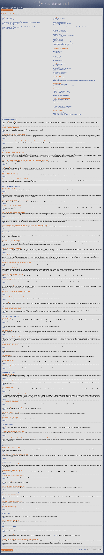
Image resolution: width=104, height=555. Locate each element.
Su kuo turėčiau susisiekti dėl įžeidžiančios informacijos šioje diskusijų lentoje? (67, 114)
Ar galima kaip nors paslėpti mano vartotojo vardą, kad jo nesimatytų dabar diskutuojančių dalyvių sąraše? (21, 22)
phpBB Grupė (32, 530)
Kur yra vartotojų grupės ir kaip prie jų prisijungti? (62, 68)
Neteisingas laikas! (56, 19)
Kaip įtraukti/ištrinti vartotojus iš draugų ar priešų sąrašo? (63, 85)
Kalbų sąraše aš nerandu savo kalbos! (60, 22)
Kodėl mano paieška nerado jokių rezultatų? (61, 91)
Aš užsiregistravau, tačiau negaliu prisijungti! (10, 24)
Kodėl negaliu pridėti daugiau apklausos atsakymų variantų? (64, 35)
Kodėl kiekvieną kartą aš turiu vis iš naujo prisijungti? (12, 21)
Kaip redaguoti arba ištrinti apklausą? (59, 36)
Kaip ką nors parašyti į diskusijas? (59, 30)
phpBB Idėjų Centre (54, 535)
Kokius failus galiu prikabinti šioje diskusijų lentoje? (62, 106)
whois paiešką (71, 540)
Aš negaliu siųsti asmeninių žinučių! (59, 77)
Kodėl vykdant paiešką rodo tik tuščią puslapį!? (61, 92)
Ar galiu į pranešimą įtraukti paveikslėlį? (60, 53)
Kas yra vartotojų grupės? (57, 67)
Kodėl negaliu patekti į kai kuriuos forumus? (61, 38)
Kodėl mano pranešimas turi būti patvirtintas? (61, 44)
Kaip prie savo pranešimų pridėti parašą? (60, 32)
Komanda (72, 549)
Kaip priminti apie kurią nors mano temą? (60, 45)
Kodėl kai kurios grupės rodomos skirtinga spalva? (62, 70)
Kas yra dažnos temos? (57, 57)
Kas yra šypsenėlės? (56, 52)
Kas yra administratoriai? (57, 64)
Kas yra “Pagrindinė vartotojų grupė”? (60, 72)
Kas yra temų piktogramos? (58, 60)
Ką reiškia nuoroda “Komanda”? (59, 73)
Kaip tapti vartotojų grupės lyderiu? (59, 69)
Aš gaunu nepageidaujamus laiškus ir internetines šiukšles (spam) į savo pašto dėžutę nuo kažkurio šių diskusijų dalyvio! (75, 80)
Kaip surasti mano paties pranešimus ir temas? (61, 95)
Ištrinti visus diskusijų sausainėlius (81, 549)
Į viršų (4, 125)
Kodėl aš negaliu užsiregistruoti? (8, 28)
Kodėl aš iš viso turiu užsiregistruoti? (9, 19)
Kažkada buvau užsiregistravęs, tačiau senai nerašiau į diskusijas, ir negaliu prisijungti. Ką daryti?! (20, 26)
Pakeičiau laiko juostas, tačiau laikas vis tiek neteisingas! (63, 21)
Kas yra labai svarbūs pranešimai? (59, 55)
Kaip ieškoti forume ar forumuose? (59, 90)
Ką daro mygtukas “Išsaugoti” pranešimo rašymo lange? (63, 43)
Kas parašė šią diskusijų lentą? (58, 112)
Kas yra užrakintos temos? (58, 58)
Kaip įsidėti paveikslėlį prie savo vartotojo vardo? (62, 23)
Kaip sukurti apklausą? (57, 34)
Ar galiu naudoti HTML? (57, 51)
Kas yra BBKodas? (56, 50)
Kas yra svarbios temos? (57, 56)
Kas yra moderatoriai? (57, 65)
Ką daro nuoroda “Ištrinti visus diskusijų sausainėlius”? (12, 29)
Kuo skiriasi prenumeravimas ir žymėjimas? (61, 99)
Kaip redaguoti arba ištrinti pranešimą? (60, 31)
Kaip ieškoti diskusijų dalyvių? (58, 93)
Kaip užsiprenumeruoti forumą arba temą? (60, 100)
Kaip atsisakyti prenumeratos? (58, 102)
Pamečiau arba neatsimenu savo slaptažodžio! (10, 23)
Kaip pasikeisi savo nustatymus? (59, 18)
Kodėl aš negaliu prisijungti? (7, 18)
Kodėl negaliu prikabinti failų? (58, 39)
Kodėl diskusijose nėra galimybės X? (59, 113)
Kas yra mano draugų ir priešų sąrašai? (60, 84)
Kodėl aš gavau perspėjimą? (58, 40)
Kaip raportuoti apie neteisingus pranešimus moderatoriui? (63, 41)
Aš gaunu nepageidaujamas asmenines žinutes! (61, 79)
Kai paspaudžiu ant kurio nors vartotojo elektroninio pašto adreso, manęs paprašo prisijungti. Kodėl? (71, 26)
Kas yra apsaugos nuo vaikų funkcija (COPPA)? (11, 27)
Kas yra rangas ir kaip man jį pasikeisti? (60, 24)
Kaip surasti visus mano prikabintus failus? (61, 107)
